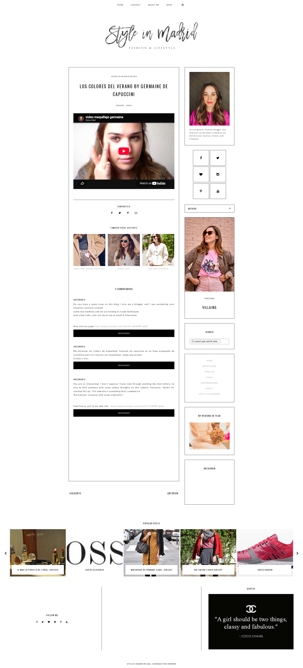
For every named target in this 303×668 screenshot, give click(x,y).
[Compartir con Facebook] (112, 213)
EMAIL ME (209, 372)
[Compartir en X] (120, 213)
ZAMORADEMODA (209, 383)
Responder (124, 333)
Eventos (120, 105)
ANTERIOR (172, 493)
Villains (209, 307)
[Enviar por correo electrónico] (136, 213)
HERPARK (172, 664)
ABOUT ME (153, 5)
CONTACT (136, 5)
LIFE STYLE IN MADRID (209, 394)
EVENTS (209, 388)
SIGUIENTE (75, 493)
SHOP (169, 5)
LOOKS (209, 377)
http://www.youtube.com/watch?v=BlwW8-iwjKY (121, 326)
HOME (120, 5)
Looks (129, 105)
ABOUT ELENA (209, 366)
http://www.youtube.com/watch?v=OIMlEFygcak (137, 406)
